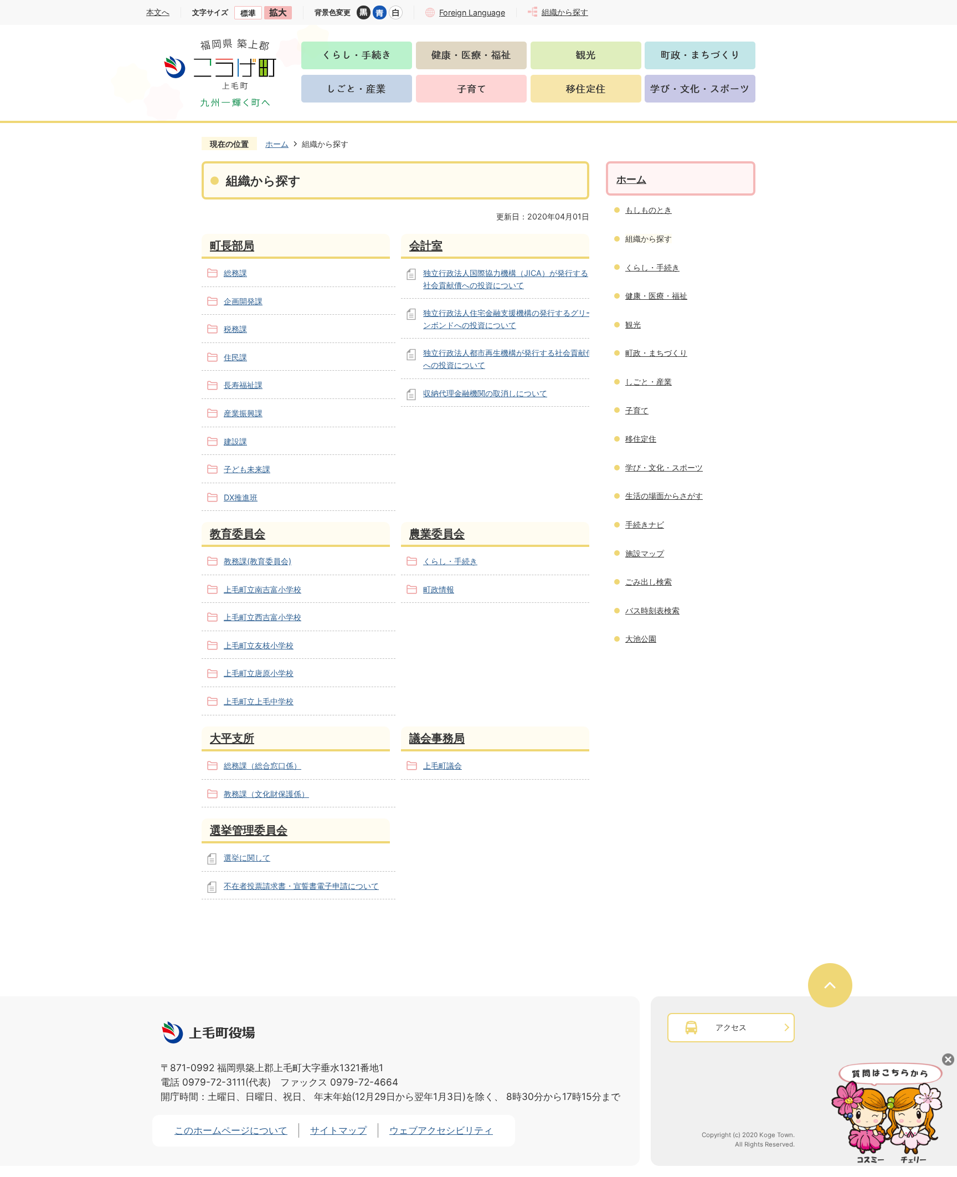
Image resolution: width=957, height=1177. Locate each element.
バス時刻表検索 (652, 610)
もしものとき (648, 209)
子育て (637, 410)
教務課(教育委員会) (257, 561)
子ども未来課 (247, 469)
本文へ (157, 12)
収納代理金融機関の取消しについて (485, 393)
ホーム (277, 144)
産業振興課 (243, 413)
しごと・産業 (648, 381)
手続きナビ (644, 524)
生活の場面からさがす (664, 495)
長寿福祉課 (243, 385)
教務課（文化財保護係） (266, 794)
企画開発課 (243, 301)
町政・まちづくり (656, 352)
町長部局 (232, 245)
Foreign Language (472, 12)
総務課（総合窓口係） (262, 765)
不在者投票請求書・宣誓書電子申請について (301, 886)
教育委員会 (237, 533)
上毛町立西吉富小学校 (262, 617)
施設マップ (644, 553)
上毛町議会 (442, 765)
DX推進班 (241, 497)
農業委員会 (437, 533)
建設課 (235, 441)
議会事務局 (437, 738)
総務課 (235, 273)
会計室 (426, 245)
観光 (633, 324)
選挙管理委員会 (248, 830)
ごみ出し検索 (648, 581)
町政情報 (438, 589)
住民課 (235, 357)
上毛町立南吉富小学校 (262, 589)
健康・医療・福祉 (656, 295)
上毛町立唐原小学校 (259, 673)
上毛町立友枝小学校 (259, 645)
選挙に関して (247, 857)
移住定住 (640, 438)
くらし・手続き (450, 561)
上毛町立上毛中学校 (259, 701)
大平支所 (232, 738)
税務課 (235, 329)
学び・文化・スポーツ (664, 467)
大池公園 (640, 638)
